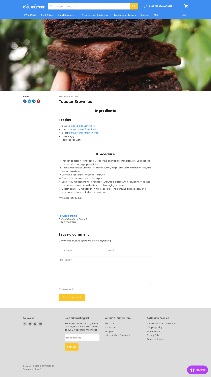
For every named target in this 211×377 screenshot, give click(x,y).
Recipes (145, 15)
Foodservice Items (124, 15)
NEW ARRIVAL (29, 15)
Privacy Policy (154, 335)
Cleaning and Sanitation (95, 15)
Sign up (71, 347)
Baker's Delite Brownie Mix (82, 125)
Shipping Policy (154, 327)
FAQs (156, 15)
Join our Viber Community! (118, 335)
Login (184, 15)
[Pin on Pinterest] (38, 101)
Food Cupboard (67, 15)
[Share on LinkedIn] (34, 101)
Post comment (72, 297)
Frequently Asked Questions (161, 323)
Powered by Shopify (32, 369)
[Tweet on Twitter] (29, 101)
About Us (109, 323)
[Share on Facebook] (25, 101)
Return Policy (153, 331)
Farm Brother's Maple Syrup (83, 132)
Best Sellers (47, 15)
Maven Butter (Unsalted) (83, 129)
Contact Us (111, 327)
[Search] (134, 6)
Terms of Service (155, 339)
